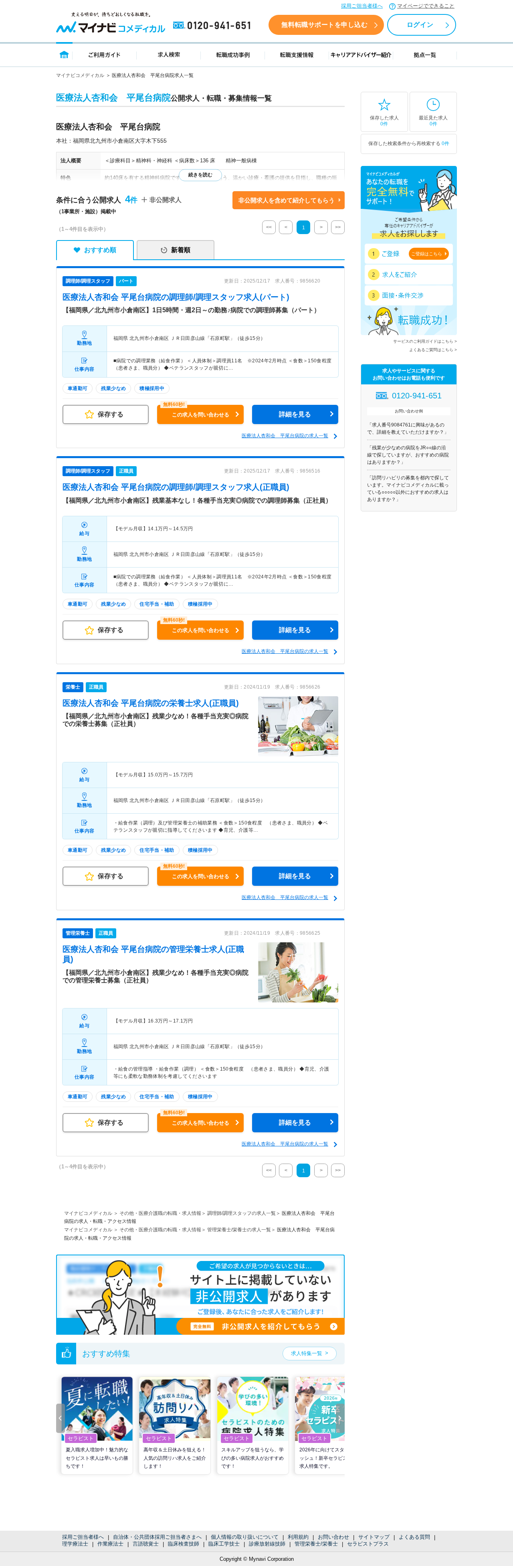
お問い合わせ (333, 1537)
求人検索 (169, 54)
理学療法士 (75, 1544)
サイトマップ (374, 1537)
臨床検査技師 (183, 1544)
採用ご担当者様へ (362, 6)
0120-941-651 (213, 26)
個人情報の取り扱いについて (245, 1537)
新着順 (180, 250)
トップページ (64, 54)
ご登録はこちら (426, 253)
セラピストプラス (368, 1544)
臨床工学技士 (224, 1544)
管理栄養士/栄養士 (316, 1544)
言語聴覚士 (146, 1544)
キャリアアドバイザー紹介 (361, 54)
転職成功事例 (233, 54)
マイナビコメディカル (80, 75)
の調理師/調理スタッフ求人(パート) (176, 297)
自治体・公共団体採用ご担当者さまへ (157, 1537)
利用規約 (298, 1537)
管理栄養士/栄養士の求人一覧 (239, 1230)
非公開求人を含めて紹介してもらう (286, 200)
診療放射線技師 (267, 1544)
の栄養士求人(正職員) (151, 703)
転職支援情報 (297, 54)
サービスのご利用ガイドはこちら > (425, 341)
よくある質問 (414, 1537)
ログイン (420, 24)
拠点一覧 (425, 54)
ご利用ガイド (105, 54)
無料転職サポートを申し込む (324, 24)
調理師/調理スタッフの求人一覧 (241, 1213)
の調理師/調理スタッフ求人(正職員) (176, 487)
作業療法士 (110, 1544)
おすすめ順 (100, 250)
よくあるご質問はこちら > (433, 350)
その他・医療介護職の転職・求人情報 (160, 1213)
